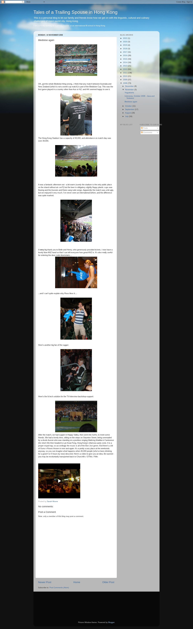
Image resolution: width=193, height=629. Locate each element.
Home (76, 582)
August (128, 113)
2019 (125, 45)
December (129, 86)
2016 (125, 55)
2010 (125, 76)
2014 (125, 62)
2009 (125, 80)
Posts (145, 128)
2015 (125, 59)
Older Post (108, 582)
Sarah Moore (52, 501)
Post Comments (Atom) (59, 588)
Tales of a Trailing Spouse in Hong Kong (75, 12)
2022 (125, 38)
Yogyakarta (129, 93)
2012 (125, 69)
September (130, 109)
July (127, 116)
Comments (147, 133)
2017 (125, 52)
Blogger (111, 622)
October (128, 106)
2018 (125, 49)
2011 (125, 73)
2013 (125, 66)
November (129, 90)
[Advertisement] (50, 603)
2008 (125, 83)
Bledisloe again (131, 102)
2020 (125, 42)
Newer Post (44, 582)
